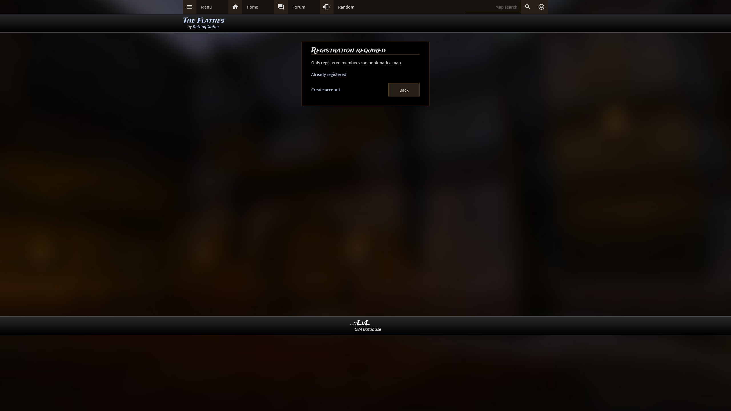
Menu (206, 7)
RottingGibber (206, 26)
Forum (298, 7)
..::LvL (360, 323)
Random (346, 7)
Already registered (328, 74)
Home (252, 7)
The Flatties (203, 21)
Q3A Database (368, 329)
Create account (325, 89)
